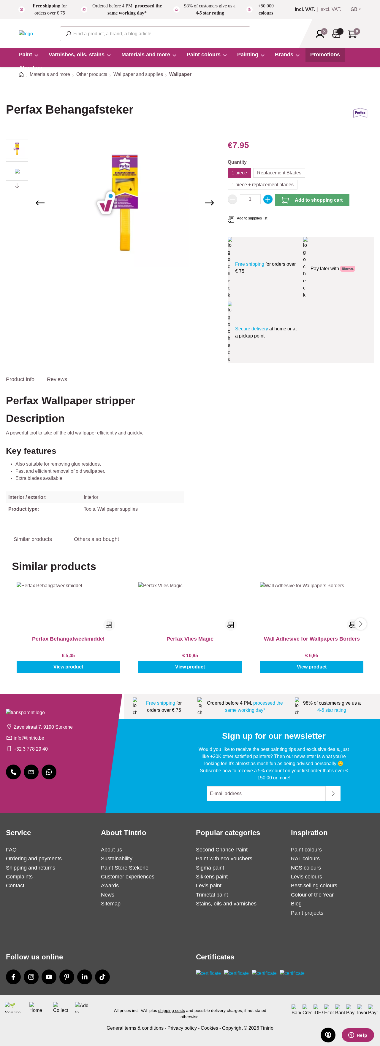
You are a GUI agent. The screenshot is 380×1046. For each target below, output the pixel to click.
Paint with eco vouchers (224, 859)
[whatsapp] (49, 772)
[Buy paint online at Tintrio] (26, 33)
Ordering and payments (34, 859)
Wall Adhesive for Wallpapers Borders (312, 639)
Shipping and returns (30, 868)
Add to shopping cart (319, 200)
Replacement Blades (279, 172)
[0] (307, 9)
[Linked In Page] (84, 976)
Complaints (19, 877)
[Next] (209, 203)
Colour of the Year (312, 895)
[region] (111, 203)
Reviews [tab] (57, 379)
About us (111, 850)
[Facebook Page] (13, 976)
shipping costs (171, 1010)
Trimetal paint (212, 895)
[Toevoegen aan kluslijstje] (109, 625)
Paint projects (307, 913)
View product (68, 666)
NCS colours (306, 868)
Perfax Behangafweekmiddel (68, 639)
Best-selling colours (314, 886)
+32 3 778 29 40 (31, 749)
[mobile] (13, 772)
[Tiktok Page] (102, 976)
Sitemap (111, 904)
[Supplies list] (338, 33)
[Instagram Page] (31, 976)
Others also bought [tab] (96, 539)
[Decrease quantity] (232, 199)
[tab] (20, 379)
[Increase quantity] (268, 199)
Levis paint (208, 886)
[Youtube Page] (49, 976)
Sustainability (116, 859)
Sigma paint (210, 868)
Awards (110, 886)
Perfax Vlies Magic (190, 639)
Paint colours (306, 850)
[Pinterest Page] (66, 976)
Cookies (209, 1028)
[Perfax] (360, 114)
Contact (15, 886)
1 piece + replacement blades (263, 184)
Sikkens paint (212, 877)
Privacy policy (182, 1028)
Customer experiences (127, 877)
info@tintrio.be (29, 738)
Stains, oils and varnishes (226, 904)
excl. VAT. (331, 9)
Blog (296, 904)
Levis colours (306, 877)
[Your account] (322, 34)
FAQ (11, 850)
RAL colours (305, 859)
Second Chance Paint (222, 850)
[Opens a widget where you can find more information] (357, 1035)
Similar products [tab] (33, 539)
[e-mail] (31, 772)
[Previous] (40, 203)
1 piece (239, 172)
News (107, 895)
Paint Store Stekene (124, 868)
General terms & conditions (135, 1028)
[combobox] (155, 33)
